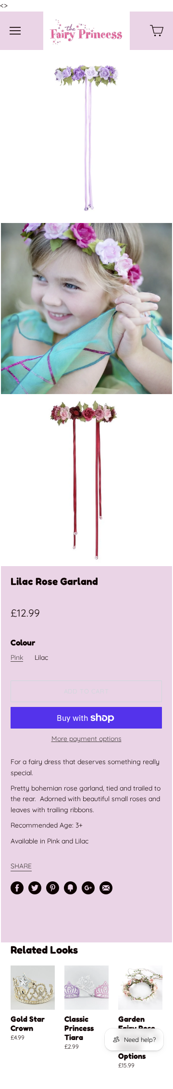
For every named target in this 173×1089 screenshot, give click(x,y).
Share (21, 866)
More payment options (86, 738)
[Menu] (15, 30)
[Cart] (157, 30)
